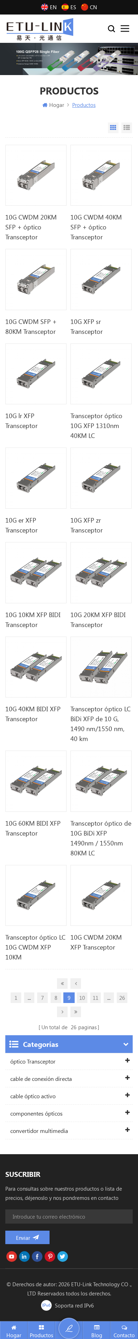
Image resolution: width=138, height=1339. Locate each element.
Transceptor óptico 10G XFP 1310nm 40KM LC (96, 425)
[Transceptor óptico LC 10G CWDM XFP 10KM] (36, 895)
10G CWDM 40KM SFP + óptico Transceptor (96, 227)
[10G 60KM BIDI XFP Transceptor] (36, 781)
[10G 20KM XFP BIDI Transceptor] (101, 572)
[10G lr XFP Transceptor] (36, 374)
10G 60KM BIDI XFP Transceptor (33, 828)
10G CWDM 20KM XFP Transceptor (96, 942)
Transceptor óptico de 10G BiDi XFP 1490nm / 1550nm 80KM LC (100, 838)
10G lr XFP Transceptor (21, 420)
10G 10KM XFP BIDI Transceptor (33, 619)
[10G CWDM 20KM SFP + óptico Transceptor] (36, 175)
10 (82, 997)
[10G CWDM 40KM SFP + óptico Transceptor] (101, 175)
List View (126, 127)
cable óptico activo (33, 1096)
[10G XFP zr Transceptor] (101, 478)
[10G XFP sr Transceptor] (101, 279)
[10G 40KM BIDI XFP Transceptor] (36, 667)
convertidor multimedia (39, 1130)
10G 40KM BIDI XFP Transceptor (33, 714)
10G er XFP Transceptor (21, 525)
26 (122, 997)
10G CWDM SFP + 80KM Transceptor (31, 326)
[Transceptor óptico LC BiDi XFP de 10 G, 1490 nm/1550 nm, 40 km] (101, 667)
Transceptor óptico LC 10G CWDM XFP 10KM (35, 947)
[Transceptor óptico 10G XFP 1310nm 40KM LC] (101, 374)
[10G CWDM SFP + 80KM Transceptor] (36, 279)
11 (95, 997)
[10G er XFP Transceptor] (36, 478)
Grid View (113, 127)
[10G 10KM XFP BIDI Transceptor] (36, 572)
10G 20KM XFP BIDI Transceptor (98, 619)
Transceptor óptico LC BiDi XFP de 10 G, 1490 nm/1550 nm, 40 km (100, 724)
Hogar (56, 104)
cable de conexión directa (41, 1078)
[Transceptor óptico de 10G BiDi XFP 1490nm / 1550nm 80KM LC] (101, 781)
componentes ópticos (36, 1113)
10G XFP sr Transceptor (86, 326)
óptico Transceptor (33, 1061)
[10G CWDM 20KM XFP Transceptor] (101, 895)
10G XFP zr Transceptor (86, 525)
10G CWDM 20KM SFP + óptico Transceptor (31, 227)
